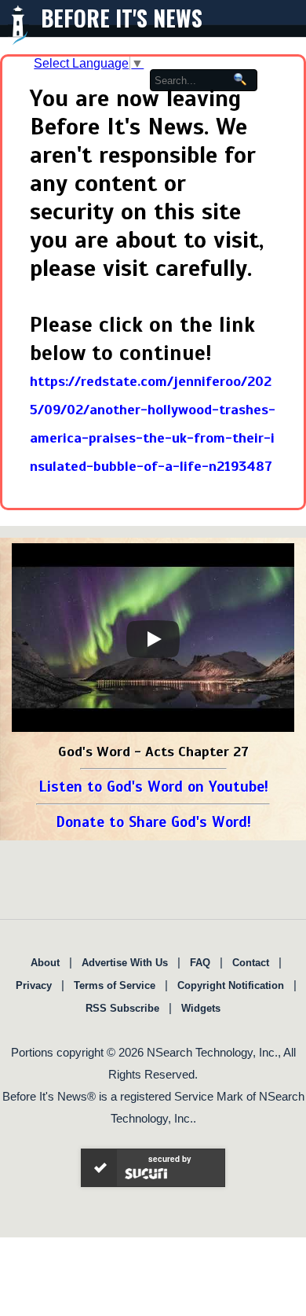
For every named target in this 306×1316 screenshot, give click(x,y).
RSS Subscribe (122, 1008)
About (45, 963)
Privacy (34, 985)
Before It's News (121, 18)
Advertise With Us (125, 963)
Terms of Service (114, 985)
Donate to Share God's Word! (153, 822)
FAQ (200, 963)
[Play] (153, 639)
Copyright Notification (230, 985)
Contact (250, 963)
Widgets (200, 1008)
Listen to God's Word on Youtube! (153, 786)
